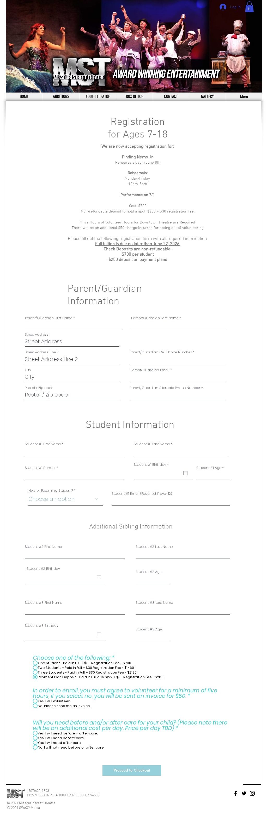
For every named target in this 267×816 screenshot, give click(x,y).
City (28, 370)
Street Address (36, 334)
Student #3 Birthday (41, 625)
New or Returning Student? (50, 490)
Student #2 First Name (43, 546)
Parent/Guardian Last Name (154, 318)
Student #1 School (40, 467)
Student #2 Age (148, 571)
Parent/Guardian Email (149, 370)
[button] (249, 6)
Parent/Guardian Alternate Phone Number (165, 387)
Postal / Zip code (39, 387)
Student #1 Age (208, 467)
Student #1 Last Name (152, 444)
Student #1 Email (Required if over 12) (142, 493)
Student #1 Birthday (152, 464)
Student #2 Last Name (154, 546)
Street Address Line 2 (42, 352)
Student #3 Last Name (154, 602)
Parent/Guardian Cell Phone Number (161, 352)
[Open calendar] (185, 473)
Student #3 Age (149, 629)
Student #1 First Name (43, 444)
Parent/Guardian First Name (48, 318)
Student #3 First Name (43, 602)
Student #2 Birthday (43, 568)
